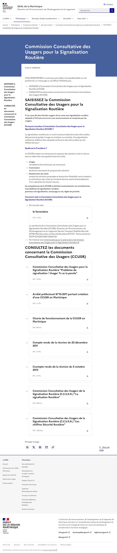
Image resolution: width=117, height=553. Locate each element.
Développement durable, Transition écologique (28, 473)
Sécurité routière (46, 25)
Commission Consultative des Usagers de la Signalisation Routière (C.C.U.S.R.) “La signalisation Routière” (59, 394)
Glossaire (17, 545)
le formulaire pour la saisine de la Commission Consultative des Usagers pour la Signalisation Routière (56, 241)
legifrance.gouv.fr (101, 532)
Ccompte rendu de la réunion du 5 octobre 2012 (59, 368)
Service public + (8, 483)
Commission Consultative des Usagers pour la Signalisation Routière (78, 25)
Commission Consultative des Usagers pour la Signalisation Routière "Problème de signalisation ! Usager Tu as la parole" (60, 270)
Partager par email (46, 447)
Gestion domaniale (28, 509)
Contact (109, 4)
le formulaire (40, 212)
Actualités (67, 18)
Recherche (112, 10)
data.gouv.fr (63, 537)
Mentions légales (65, 545)
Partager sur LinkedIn (40, 447)
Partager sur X (33, 447)
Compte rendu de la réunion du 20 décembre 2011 (60, 344)
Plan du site (6, 545)
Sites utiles (81, 18)
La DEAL (6, 18)
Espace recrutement (9, 475)
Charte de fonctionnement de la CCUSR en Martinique (59, 320)
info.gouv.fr (63, 532)
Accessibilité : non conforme (47, 545)
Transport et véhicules (30, 25)
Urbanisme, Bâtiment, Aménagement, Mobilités (29, 502)
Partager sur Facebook (27, 447)
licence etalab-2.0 (49, 550)
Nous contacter (29, 545)
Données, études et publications (44, 18)
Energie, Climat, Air (28, 480)
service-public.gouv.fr (81, 532)
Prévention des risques (29, 485)
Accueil (5, 25)
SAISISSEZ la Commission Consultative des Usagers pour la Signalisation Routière (9, 92)
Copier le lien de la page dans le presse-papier (53, 447)
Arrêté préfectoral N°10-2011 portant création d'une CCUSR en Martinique (60, 295)
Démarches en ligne (9, 479)
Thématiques (20, 18)
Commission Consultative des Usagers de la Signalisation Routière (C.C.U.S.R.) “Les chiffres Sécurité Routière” (59, 421)
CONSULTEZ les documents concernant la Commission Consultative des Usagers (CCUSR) (10, 115)
